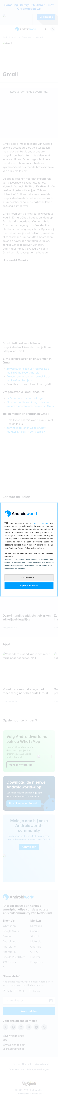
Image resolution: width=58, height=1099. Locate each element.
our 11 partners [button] (41, 523)
